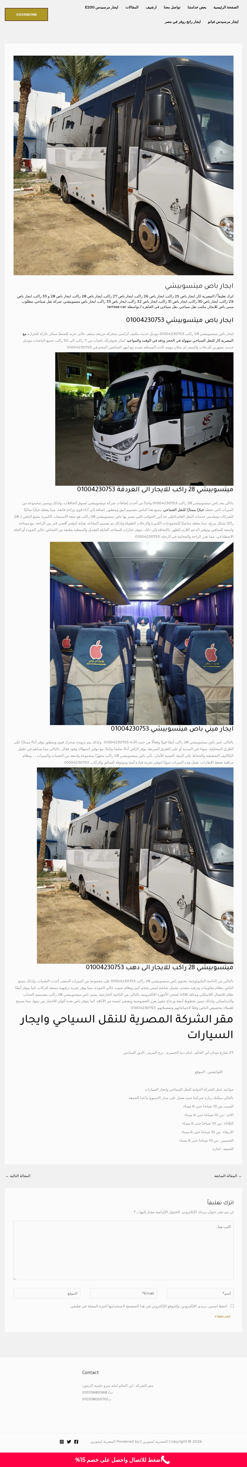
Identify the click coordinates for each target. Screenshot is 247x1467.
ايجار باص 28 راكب (87, 296)
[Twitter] (69, 1442)
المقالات (131, 7)
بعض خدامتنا (197, 7)
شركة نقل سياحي (48, 301)
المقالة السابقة (228, 1175)
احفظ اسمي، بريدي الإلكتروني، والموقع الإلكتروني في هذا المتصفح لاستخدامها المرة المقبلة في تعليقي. (148, 1306)
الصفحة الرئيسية (226, 7)
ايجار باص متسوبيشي (79, 301)
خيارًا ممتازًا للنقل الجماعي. (184, 509)
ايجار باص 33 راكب (111, 301)
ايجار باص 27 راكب (118, 296)
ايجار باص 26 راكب (149, 296)
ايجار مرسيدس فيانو (223, 21)
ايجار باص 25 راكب (180, 296)
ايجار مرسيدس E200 (101, 7)
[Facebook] (76, 1442)
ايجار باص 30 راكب (203, 301)
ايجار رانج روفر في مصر (183, 21)
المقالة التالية (17, 1175)
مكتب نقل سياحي (192, 306)
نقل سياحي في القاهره (160, 306)
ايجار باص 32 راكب (142, 301)
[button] (26, 14)
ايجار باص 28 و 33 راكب (52, 296)
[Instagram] (62, 1442)
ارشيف (151, 7)
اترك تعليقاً (225, 296)
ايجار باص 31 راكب (173, 301)
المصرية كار (205, 296)
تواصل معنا (172, 7)
